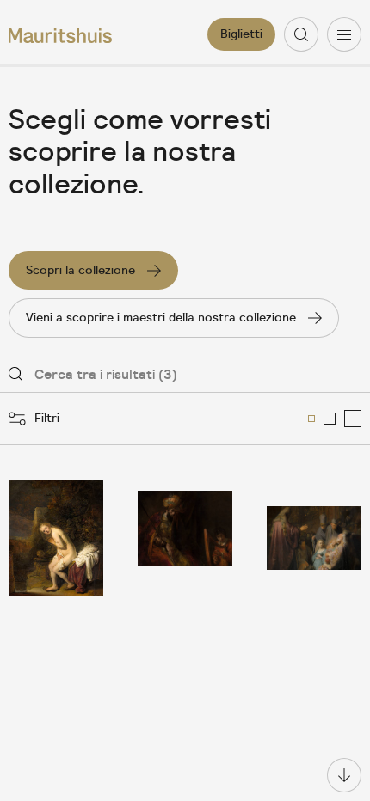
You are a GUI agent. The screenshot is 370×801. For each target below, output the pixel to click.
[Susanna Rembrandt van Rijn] (56, 538)
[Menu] (344, 34)
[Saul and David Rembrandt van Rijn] (185, 538)
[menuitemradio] (311, 418)
